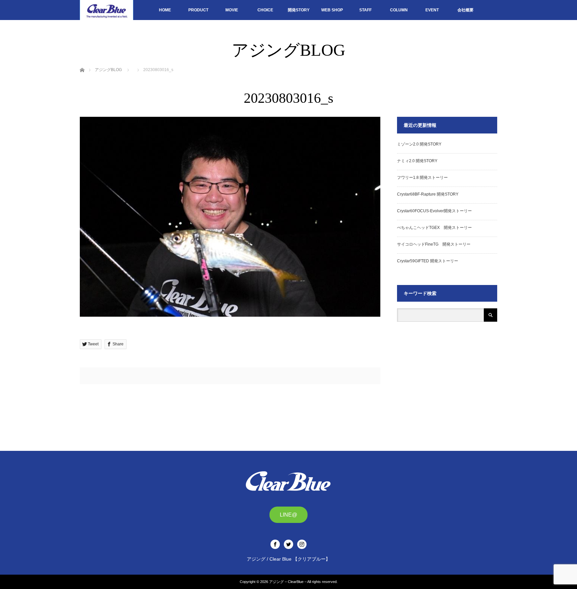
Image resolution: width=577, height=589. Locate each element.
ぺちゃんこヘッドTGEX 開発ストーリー (434, 227)
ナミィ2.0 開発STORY (417, 161)
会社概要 (465, 10)
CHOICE (265, 10)
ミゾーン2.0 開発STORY (419, 144)
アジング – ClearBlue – (288, 582)
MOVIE (231, 10)
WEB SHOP (332, 10)
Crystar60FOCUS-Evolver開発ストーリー (434, 211)
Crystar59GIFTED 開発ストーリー (427, 261)
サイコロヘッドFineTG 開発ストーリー (433, 244)
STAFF (365, 10)
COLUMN (399, 10)
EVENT (432, 10)
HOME (165, 10)
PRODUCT (198, 10)
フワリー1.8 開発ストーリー (422, 177)
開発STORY (299, 10)
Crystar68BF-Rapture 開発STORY (427, 194)
